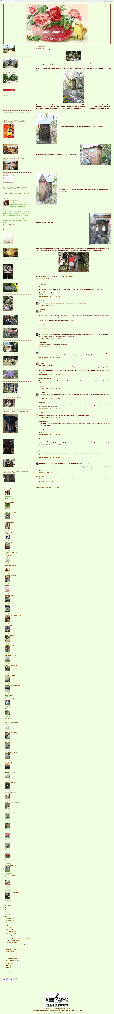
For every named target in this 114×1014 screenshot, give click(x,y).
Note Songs (8, 555)
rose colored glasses (10, 822)
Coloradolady (8, 762)
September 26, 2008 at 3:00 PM (49, 388)
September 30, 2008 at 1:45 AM (49, 457)
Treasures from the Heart (11, 722)
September (9, 925)
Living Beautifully (9, 718)
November (9, 920)
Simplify (7, 605)
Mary (40, 309)
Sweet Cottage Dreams (11, 792)
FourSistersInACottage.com (12, 889)
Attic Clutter (42, 361)
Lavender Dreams (9, 502)
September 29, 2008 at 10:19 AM (50, 447)
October (8, 922)
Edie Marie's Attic (9, 635)
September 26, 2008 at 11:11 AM (49, 357)
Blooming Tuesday (11, 927)
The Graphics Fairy (10, 498)
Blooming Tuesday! (11, 935)
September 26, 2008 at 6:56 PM (49, 398)
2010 (6, 911)
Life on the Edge (43, 461)
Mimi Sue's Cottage (10, 812)
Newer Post (39, 478)
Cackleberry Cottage (10, 782)
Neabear (41, 332)
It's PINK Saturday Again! (12, 940)
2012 (6, 907)
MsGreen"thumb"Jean (10, 865)
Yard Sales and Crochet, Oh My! (13, 615)
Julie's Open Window (10, 832)
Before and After (10, 951)
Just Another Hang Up (10, 575)
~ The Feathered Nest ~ (11, 512)
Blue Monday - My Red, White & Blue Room (17, 938)
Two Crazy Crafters (10, 772)
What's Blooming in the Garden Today (16, 944)
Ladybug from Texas (10, 645)
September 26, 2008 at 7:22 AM (49, 338)
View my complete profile (10, 224)
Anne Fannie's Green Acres (12, 892)
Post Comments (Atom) (49, 481)
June (7, 967)
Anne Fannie (15, 200)
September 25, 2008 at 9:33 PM (49, 296)
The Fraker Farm (9, 595)
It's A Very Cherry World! (11, 752)
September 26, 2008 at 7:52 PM (49, 409)
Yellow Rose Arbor (44, 378)
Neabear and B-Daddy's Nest (12, 842)
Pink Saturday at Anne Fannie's (14, 956)
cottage (7, 585)
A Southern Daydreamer (11, 665)
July (7, 965)
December (9, 918)
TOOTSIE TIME (8, 542)
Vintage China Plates (11, 958)
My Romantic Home (10, 675)
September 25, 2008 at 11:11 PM (49, 305)
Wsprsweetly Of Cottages (11, 698)
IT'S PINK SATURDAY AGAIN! (13, 947)
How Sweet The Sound (11, 552)
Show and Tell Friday (11, 933)
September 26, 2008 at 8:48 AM (49, 347)
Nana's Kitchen (9, 879)
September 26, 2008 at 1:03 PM (49, 374)
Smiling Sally (8, 742)
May (7, 970)
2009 (6, 914)
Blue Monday (9, 929)
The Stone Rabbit (9, 695)
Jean (40, 350)
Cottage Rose (42, 450)
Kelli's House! (69, 276)
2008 (6, 916)
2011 (6, 909)
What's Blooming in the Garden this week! (17, 953)
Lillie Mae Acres (9, 708)
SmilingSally (42, 300)
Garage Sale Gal (9, 625)
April (7, 972)
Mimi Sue (41, 402)
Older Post (108, 478)
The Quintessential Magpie (12, 802)
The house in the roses (11, 852)
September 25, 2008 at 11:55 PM (49, 328)
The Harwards (8, 862)
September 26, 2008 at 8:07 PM (49, 434)
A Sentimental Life (9, 522)
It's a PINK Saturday (11, 931)
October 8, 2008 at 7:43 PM (48, 472)
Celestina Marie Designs (11, 655)
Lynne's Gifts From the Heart (12, 685)
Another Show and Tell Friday (13, 949)
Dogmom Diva (8, 532)
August (8, 963)
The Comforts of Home (11, 732)
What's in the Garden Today (13, 960)
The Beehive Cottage (10, 565)
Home (73, 478)
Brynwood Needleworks (11, 488)
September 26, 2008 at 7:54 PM (49, 417)
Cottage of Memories (10, 875)
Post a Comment (40, 476)
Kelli (40, 392)
